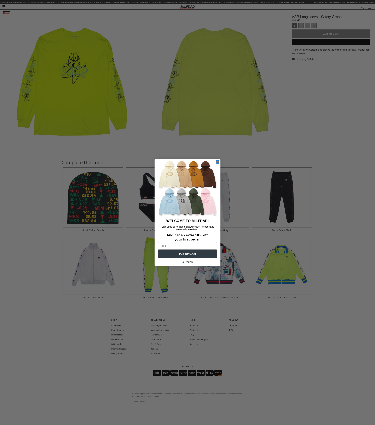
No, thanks (187, 262)
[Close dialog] (217, 162)
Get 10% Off (187, 254)
